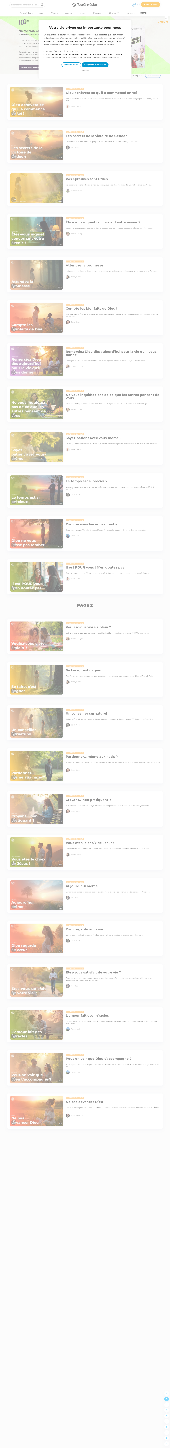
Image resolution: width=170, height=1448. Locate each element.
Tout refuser (85, 71)
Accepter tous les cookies (95, 65)
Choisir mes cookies (71, 65)
